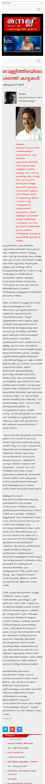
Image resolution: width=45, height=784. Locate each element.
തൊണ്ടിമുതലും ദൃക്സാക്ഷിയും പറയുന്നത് (22, 762)
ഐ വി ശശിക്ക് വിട (15, 752)
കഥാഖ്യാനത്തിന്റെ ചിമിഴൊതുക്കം (20, 743)
